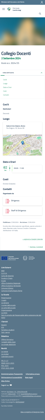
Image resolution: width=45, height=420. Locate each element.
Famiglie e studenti (7, 330)
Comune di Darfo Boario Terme (11, 290)
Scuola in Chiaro (6, 278)
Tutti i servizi (5, 332)
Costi (5, 91)
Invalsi (3, 280)
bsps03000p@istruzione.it (29, 394)
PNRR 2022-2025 (7, 363)
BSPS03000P (20, 402)
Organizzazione (6, 310)
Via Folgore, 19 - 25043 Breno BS (17, 392)
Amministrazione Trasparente (12, 374)
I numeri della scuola (8, 305)
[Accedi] (42, 2)
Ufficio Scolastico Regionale (10, 283)
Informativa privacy (33, 374)
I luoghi (3, 300)
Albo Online (5, 381)
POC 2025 (4, 365)
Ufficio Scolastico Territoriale (11, 285)
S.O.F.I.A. (4, 273)
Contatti (6, 95)
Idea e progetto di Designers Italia (32, 412)
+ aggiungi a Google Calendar (33, 239)
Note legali (29, 377)
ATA (2, 327)
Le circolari (5, 354)
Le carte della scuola (8, 307)
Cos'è (5, 79)
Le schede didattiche (8, 344)
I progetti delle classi (8, 342)
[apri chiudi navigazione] (3, 9)
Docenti (4, 325)
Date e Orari (7, 87)
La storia (4, 312)
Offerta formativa (7, 339)
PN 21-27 (4, 360)
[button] (22, 73)
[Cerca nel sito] (40, 14)
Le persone (5, 302)
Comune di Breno (7, 288)
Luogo (5, 83)
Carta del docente (7, 275)
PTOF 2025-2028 (7, 368)
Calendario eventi (7, 356)
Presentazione (6, 298)
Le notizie (4, 351)
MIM (2, 271)
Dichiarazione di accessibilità (11, 377)
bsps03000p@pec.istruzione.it (31, 396)
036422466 (12, 394)
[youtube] (11, 385)
